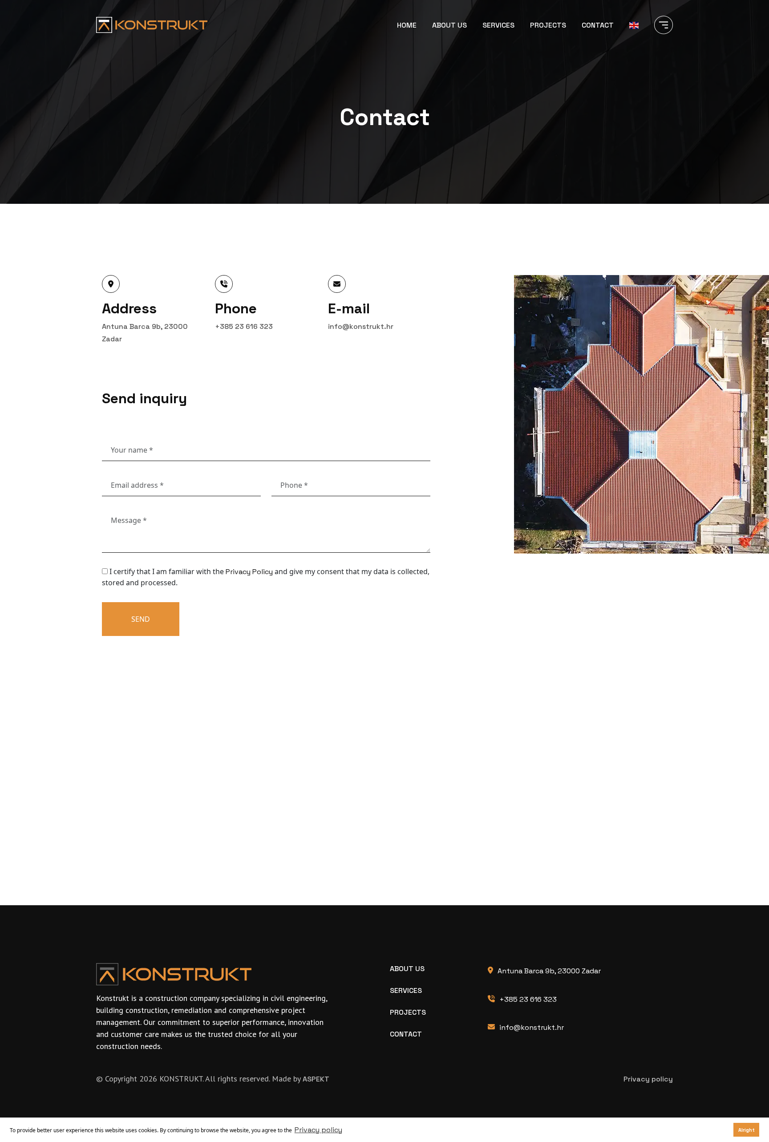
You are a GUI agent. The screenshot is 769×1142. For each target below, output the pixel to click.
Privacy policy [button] (318, 1129)
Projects (548, 25)
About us (449, 25)
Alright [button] (746, 1130)
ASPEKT (316, 1079)
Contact (598, 25)
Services (498, 25)
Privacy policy (648, 1079)
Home (407, 25)
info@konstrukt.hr (360, 326)
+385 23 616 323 (244, 326)
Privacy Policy (249, 571)
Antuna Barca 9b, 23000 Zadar (549, 971)
